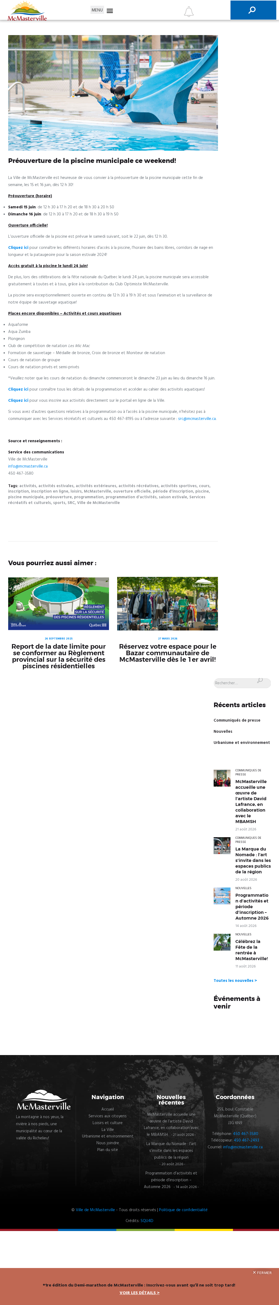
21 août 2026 (245, 829)
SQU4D (147, 1221)
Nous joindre (107, 1143)
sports (59, 503)
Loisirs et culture (108, 1123)
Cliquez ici (18, 248)
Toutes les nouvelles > (235, 981)
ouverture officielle (132, 491)
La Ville (108, 1130)
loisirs (76, 491)
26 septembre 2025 (59, 638)
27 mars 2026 (167, 638)
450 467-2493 (246, 1140)
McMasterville (97, 491)
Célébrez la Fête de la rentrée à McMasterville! (251, 950)
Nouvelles (223, 731)
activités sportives (179, 486)
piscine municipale (26, 497)
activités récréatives (139, 486)
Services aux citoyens (108, 1116)
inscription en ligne (49, 491)
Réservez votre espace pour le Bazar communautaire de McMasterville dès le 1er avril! (167, 653)
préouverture (59, 497)
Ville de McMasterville (98, 503)
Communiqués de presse (237, 720)
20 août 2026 (246, 880)
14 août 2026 (245, 926)
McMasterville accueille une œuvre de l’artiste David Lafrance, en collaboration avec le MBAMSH (251, 801)
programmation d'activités (131, 497)
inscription (18, 491)
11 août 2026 (245, 966)
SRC (71, 503)
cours (204, 486)
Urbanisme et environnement (242, 743)
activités (27, 486)
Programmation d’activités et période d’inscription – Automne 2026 (252, 907)
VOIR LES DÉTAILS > (140, 1293)
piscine (202, 491)
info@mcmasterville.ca (28, 466)
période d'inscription (173, 491)
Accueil (107, 1109)
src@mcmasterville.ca (197, 419)
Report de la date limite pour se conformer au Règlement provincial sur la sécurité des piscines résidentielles (58, 656)
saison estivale (173, 497)
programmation (89, 497)
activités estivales (56, 486)
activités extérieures (96, 486)
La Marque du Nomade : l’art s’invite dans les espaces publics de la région (253, 860)
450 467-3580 (245, 1134)
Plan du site (107, 1150)
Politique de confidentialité (183, 1210)
